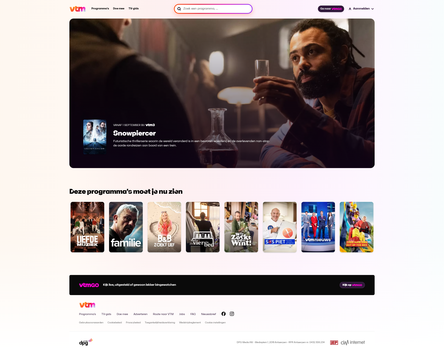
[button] (361, 9)
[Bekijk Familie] (126, 227)
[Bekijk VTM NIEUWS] (318, 227)
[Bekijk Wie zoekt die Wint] (241, 227)
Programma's (100, 8)
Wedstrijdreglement (190, 322)
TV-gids (134, 8)
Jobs (182, 314)
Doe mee (118, 8)
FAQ (193, 314)
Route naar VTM (163, 314)
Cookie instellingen (215, 322)
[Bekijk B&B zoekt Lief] (164, 227)
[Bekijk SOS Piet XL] (280, 227)
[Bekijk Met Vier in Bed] (203, 227)
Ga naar (325, 8)
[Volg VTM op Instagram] (232, 314)
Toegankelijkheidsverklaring (160, 322)
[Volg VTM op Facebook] (223, 314)
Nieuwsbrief (208, 314)
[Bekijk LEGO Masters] (356, 227)
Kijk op (347, 285)
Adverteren (140, 314)
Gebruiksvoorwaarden (91, 322)
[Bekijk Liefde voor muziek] (87, 227)
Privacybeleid (133, 322)
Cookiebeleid (115, 322)
